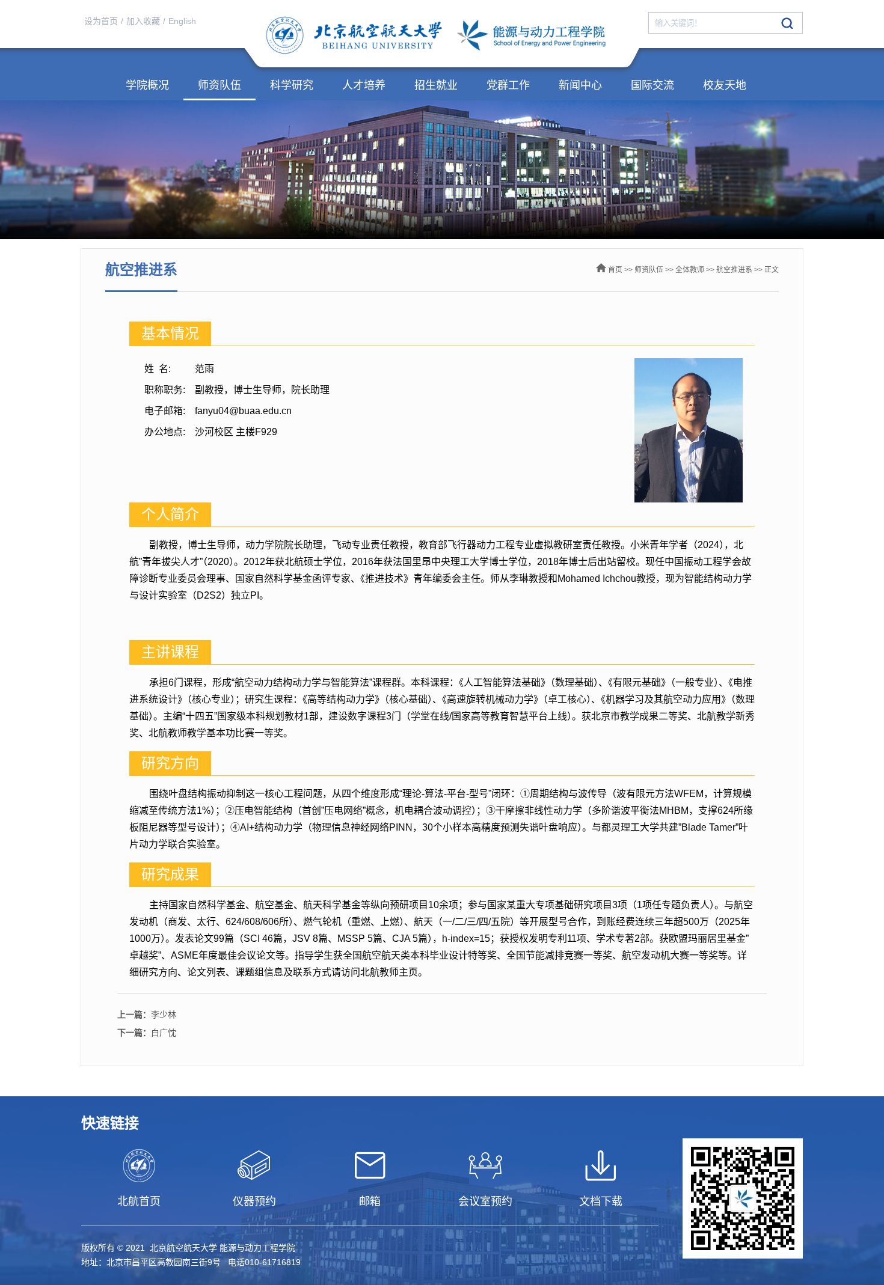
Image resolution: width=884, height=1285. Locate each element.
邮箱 (370, 1201)
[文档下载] (600, 1165)
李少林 (146, 1014)
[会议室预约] (485, 1165)
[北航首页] (139, 1165)
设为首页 (101, 21)
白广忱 (146, 1032)
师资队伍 (219, 85)
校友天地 (724, 85)
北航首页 (139, 1201)
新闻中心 (580, 85)
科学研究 (291, 85)
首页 (615, 270)
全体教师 (689, 270)
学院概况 (147, 85)
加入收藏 (143, 21)
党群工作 (508, 85)
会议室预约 (485, 1201)
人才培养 (363, 85)
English (182, 21)
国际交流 (652, 85)
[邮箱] (370, 1165)
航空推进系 (734, 270)
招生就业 (436, 85)
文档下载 (600, 1201)
